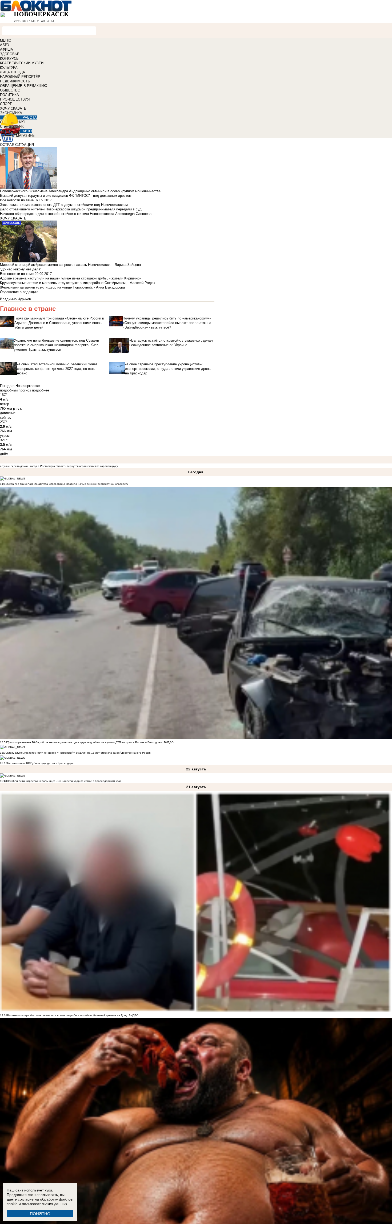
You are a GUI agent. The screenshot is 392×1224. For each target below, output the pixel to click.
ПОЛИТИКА (9, 95)
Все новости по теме (17, 200)
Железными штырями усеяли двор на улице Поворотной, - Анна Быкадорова (62, 287)
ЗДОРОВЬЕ (9, 54)
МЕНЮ (5, 40)
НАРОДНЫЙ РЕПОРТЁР (20, 77)
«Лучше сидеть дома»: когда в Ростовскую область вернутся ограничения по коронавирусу (59, 466)
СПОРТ (6, 104)
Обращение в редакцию (19, 292)
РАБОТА (30, 117)
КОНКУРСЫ (9, 59)
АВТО (4, 45)
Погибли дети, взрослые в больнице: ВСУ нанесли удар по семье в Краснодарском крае (64, 780)
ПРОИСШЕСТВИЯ (15, 99)
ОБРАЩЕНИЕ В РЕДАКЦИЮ (23, 86)
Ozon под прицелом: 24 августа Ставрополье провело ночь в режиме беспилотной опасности (68, 483)
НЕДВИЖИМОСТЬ (15, 81)
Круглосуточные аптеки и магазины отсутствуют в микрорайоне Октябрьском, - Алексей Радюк (77, 283)
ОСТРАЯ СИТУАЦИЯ (17, 145)
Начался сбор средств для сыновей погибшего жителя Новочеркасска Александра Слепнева (75, 214)
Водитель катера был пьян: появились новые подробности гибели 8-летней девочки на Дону (67, 1015)
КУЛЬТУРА (9, 68)
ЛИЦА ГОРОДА (12, 72)
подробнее (40, 390)
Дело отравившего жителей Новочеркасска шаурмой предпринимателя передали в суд (71, 209)
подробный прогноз (15, 390)
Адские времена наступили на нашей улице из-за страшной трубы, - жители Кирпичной (70, 278)
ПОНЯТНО (40, 1213)
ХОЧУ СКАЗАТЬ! (13, 108)
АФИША (6, 49)
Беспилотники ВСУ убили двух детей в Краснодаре (40, 763)
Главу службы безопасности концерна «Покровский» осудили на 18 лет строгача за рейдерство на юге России (79, 752)
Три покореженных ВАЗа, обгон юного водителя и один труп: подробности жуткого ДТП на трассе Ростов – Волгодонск (84, 742)
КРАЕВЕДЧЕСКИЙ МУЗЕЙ (21, 63)
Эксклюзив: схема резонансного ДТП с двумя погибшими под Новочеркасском (64, 205)
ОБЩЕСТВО (10, 90)
